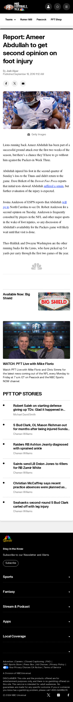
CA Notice (36, 667)
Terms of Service (52, 667)
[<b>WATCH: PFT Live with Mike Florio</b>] (36, 340)
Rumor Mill (26, 19)
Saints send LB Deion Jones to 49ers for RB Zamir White (40, 466)
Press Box (29, 664)
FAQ (48, 661)
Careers (19, 661)
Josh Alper (12, 71)
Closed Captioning (34, 661)
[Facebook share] (6, 83)
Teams (9, 19)
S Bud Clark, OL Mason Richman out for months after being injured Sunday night (41, 427)
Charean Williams (22, 434)
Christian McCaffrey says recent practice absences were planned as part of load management (39, 485)
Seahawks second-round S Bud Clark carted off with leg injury (41, 505)
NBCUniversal (24, 673)
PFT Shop (56, 19)
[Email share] (23, 83)
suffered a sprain (54, 186)
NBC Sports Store (13, 664)
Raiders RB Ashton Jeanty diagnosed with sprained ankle (40, 446)
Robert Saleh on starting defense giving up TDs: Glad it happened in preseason (38, 408)
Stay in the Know (13, 548)
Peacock (41, 19)
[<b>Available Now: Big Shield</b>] (54, 301)
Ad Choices (42, 664)
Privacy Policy (57, 664)
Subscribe (10, 563)
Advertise (8, 661)
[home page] (15, 7)
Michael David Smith (24, 414)
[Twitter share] (14, 83)
